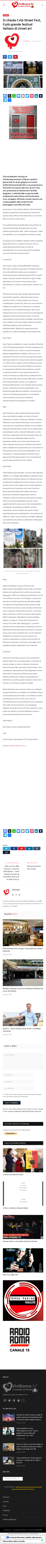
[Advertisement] (23, 156)
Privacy (5, 1515)
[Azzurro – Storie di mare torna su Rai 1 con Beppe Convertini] (23, 1012)
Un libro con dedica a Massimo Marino (15, 1208)
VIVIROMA (38, 1530)
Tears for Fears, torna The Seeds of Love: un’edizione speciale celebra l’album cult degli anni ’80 (29, 1446)
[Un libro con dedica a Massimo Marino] (23, 1194)
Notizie (6, 15)
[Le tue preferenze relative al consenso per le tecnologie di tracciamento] (42, 1540)
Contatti (5, 1501)
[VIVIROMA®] (23, 4)
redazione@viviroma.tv (17, 746)
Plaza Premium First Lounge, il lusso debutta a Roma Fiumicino (22, 950)
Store (5, 1506)
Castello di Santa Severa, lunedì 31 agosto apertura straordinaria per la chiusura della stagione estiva (29, 1417)
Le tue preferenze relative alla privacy (25, 1537)
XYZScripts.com (34, 1533)
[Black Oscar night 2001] (23, 1260)
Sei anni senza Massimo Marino (13, 1174)
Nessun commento (16, 51)
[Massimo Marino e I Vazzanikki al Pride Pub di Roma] (23, 1227)
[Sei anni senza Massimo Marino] (23, 1160)
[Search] (42, 5)
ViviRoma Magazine (9, 1519)
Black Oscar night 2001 (10, 1275)
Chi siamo (6, 1497)
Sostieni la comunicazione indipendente (16, 1130)
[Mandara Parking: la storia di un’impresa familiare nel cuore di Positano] (23, 972)
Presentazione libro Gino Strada (34, 867)
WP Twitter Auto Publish (14, 1533)
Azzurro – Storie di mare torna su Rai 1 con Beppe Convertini (22, 1030)
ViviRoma (26, 41)
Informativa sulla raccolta (14, 1541)
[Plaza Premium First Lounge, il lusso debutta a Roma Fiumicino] (23, 932)
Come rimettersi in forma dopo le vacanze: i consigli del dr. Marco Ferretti (29, 1460)
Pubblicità (6, 1510)
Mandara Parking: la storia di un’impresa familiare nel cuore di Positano (23, 989)
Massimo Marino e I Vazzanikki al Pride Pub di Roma (20, 1241)
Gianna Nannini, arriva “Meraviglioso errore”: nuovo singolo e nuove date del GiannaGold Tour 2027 (27, 1432)
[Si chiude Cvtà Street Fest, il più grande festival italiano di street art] (23, 74)
